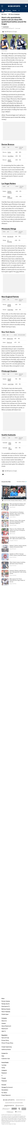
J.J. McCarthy (9, 241)
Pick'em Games (5, 1001)
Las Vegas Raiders (8, 183)
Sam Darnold (10, 236)
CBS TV (3, 1031)
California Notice (6, 1049)
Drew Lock (9, 342)
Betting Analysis (5, 1009)
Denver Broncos (7, 144)
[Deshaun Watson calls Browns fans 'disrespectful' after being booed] (5, 573)
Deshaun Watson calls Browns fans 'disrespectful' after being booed (18, 572)
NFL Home (4, 14)
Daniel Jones (10, 338)
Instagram (4, 1070)
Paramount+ (4, 1028)
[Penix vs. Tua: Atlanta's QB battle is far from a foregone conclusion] (5, 531)
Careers (3, 1023)
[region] (14, 492)
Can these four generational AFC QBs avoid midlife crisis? (18, 537)
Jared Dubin (6, 26)
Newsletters (4, 1090)
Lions (17, 271)
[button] (2, 6)
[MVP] (24, 1108)
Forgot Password (6, 1095)
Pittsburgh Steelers (9, 371)
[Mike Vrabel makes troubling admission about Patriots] (5, 565)
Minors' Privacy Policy (7, 1043)
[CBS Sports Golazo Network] (14, 1102)
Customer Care (5, 1058)
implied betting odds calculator (10, 105)
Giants (10, 101)
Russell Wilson (9, 379)
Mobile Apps (4, 1014)
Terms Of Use (5, 1038)
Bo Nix (9, 152)
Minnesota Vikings (8, 229)
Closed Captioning (6, 1047)
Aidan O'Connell (9, 197)
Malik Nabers (19, 361)
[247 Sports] (9, 1105)
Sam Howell (10, 448)
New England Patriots (10, 297)
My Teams (4, 1092)
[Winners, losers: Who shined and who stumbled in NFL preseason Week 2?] (5, 523)
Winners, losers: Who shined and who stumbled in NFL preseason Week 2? (17, 522)
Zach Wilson (10, 156)
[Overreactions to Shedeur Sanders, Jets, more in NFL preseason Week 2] (5, 515)
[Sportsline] (20, 1105)
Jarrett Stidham (9, 160)
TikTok (3, 1067)
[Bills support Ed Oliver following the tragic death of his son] (5, 581)
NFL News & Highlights (14, 14)
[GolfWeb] (18, 1112)
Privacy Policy (5, 1040)
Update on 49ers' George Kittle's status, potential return (18, 554)
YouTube (3, 1065)
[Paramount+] (6, 1108)
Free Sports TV (5, 1006)
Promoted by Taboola (21, 481)
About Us (4, 1021)
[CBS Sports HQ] (20, 1100)
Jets (23, 263)
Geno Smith (9, 443)
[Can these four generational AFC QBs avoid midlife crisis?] (5, 540)
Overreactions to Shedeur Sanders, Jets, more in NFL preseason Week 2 (17, 513)
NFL (6, 56)
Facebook (4, 1073)
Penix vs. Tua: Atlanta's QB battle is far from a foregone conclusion (17, 530)
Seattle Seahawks (8, 435)
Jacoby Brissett (9, 305)
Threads (3, 1078)
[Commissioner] (16, 1108)
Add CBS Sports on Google (10, 31)
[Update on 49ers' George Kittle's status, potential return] (5, 556)
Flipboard (4, 1081)
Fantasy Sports (5, 1004)
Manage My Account (7, 1087)
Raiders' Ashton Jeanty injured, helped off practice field (18, 546)
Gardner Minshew (9, 192)
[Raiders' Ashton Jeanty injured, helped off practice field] (5, 548)
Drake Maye (10, 309)
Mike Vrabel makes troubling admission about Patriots (17, 563)
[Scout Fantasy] (10, 1112)
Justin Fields (10, 384)
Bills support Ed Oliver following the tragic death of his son (17, 580)
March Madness (5, 1011)
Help (2, 1056)
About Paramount (6, 1026)
